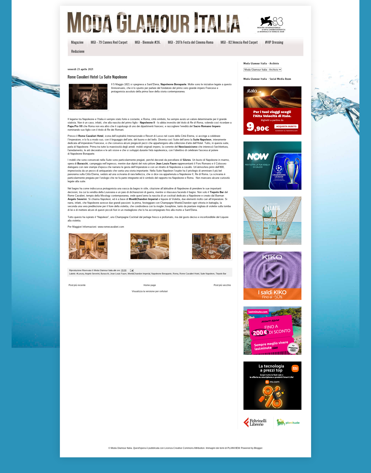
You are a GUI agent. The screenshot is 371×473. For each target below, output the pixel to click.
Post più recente (77, 285)
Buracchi (105, 273)
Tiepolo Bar (221, 273)
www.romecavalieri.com (111, 226)
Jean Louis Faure (118, 273)
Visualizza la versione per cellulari (150, 291)
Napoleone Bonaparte (161, 273)
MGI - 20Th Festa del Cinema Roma (190, 42)
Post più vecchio (222, 285)
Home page (150, 285)
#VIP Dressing (274, 42)
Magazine (77, 42)
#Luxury (80, 273)
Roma (175, 273)
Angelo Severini (92, 273)
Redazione (77, 51)
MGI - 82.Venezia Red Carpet (239, 42)
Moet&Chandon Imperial (139, 273)
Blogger (258, 448)
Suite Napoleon (207, 273)
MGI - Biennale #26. (148, 42)
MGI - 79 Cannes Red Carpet (109, 42)
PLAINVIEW (233, 448)
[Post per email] (131, 270)
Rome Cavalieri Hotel (189, 273)
